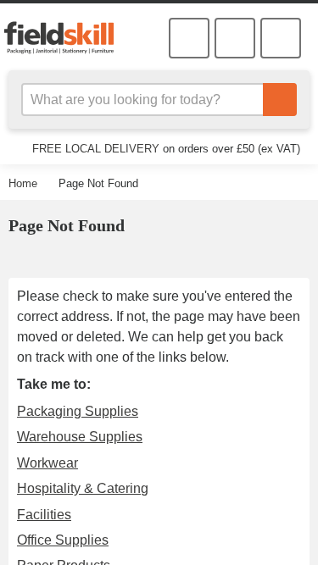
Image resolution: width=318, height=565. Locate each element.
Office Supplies (60, 540)
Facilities (43, 514)
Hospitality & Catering (82, 488)
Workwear (47, 462)
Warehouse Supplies (76, 436)
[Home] (65, 37)
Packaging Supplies (74, 411)
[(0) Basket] (235, 38)
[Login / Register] (189, 38)
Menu (280, 38)
